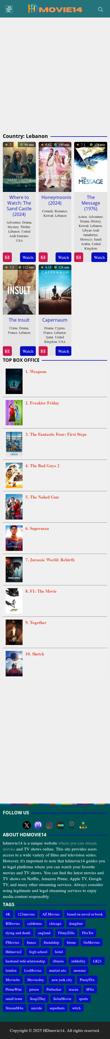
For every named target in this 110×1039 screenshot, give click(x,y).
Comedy (47, 211)
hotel (59, 951)
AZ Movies (51, 914)
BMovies (13, 923)
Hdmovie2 (14, 951)
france (31, 942)
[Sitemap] (83, 825)
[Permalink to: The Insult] (19, 288)
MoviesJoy (35, 979)
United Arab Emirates (19, 233)
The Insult (19, 320)
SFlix (90, 989)
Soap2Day (38, 998)
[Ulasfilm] (72, 825)
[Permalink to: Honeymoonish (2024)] (55, 166)
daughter (76, 923)
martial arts (57, 970)
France (12, 332)
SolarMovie (62, 998)
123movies (26, 914)
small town (14, 998)
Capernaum (54, 320)
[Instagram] (49, 825)
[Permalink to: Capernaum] (55, 288)
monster (80, 970)
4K (8, 914)
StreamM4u (14, 1007)
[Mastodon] (38, 825)
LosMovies (32, 970)
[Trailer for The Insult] (7, 351)
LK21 (97, 961)
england (44, 932)
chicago (55, 923)
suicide (36, 1007)
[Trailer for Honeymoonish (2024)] (43, 257)
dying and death (18, 932)
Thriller (25, 226)
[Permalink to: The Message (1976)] (90, 166)
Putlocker (54, 989)
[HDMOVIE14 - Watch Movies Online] (55, 8)
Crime (13, 328)
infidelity (78, 961)
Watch (28, 257)
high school (38, 951)
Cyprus (60, 328)
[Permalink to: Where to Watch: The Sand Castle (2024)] (19, 166)
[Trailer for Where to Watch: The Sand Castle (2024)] (7, 257)
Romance (61, 211)
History (96, 221)
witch (76, 1007)
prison (34, 989)
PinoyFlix (87, 979)
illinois (58, 961)
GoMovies (91, 942)
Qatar (49, 337)
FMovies (12, 942)
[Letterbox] (60, 825)
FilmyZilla (66, 932)
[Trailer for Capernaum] (43, 351)
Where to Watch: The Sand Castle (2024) (19, 205)
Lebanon (14, 231)
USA (19, 240)
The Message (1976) (91, 203)
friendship (51, 942)
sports (83, 998)
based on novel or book (85, 914)
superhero (57, 1007)
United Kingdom (92, 245)
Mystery (13, 226)
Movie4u (13, 979)
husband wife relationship (25, 961)
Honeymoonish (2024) (57, 200)
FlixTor (87, 932)
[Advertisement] (55, 75)
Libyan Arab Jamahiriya (90, 232)
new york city (62, 979)
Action (82, 216)
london (11, 970)
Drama (26, 222)
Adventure (13, 222)
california (34, 923)
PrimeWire (14, 989)
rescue (73, 989)
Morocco (86, 239)
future (71, 942)
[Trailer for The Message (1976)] (78, 257)
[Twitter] (27, 825)
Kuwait (48, 215)
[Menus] (9, 9)
